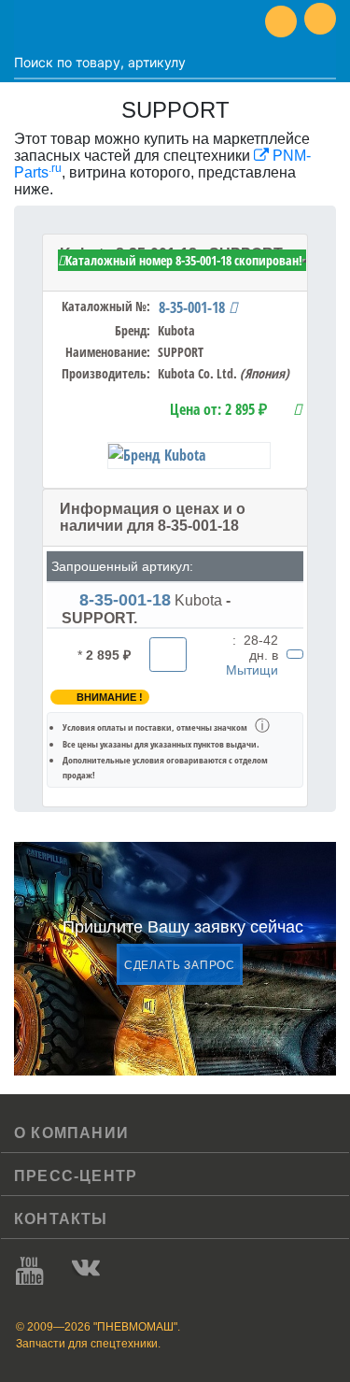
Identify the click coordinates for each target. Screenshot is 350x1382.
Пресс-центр (75, 1176)
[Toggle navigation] (28, 21)
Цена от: (218, 409)
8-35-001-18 (194, 307)
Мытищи (252, 670)
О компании (71, 1133)
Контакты (61, 1219)
